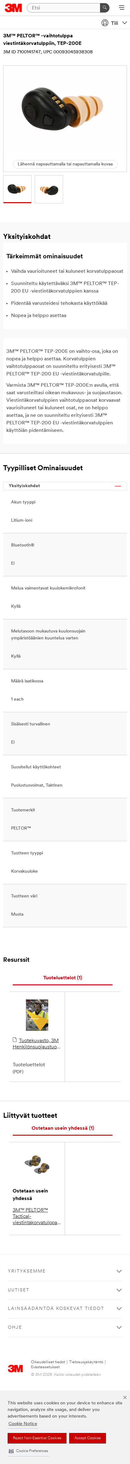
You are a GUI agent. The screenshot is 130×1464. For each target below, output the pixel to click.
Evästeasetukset (45, 1367)
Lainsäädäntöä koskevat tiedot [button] (56, 1308)
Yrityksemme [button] (27, 1271)
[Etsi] (104, 8)
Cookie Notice (23, 1424)
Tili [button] (114, 23)
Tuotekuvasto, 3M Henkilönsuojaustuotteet (37, 1044)
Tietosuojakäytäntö (86, 1362)
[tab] (63, 978)
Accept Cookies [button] (87, 1438)
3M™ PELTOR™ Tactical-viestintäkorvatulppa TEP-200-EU (35, 1217)
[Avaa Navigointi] (121, 8)
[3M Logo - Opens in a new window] (13, 8)
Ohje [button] (15, 1327)
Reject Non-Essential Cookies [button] (37, 1438)
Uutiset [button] (18, 1290)
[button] (28, 1451)
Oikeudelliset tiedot (48, 1362)
